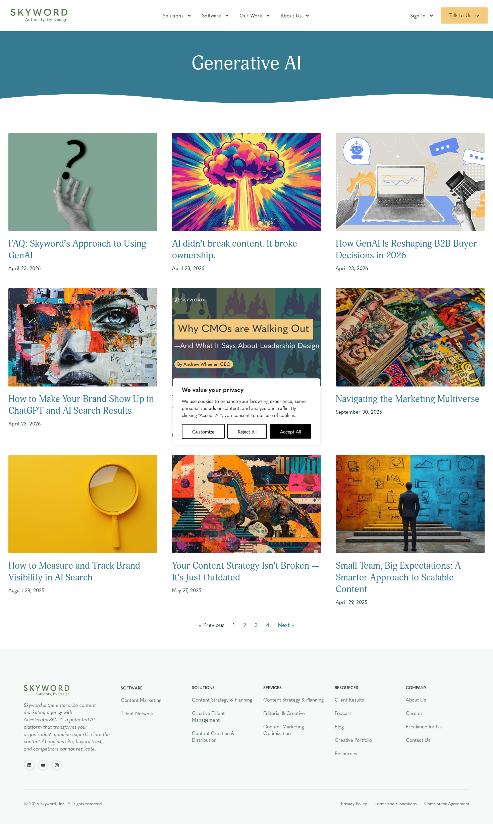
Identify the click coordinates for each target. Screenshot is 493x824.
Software (211, 15)
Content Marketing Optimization (283, 730)
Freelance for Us (424, 726)
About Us (291, 15)
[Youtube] (43, 765)
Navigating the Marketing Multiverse (408, 399)
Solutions (173, 15)
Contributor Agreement (446, 803)
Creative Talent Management (208, 716)
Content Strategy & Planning (222, 699)
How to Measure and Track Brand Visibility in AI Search (74, 571)
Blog (339, 726)
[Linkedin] (29, 765)
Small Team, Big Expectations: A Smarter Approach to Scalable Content (398, 577)
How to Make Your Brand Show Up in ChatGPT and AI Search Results (81, 405)
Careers (414, 713)
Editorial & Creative (284, 713)
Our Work (250, 15)
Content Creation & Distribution (213, 736)
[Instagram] (56, 765)
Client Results (349, 699)
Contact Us (418, 739)
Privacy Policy (354, 803)
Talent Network (137, 713)
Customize (203, 431)
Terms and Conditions (396, 803)
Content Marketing (141, 700)
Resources (346, 753)
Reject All (247, 431)
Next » (286, 624)
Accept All (290, 431)
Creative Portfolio (353, 739)
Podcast (343, 713)
